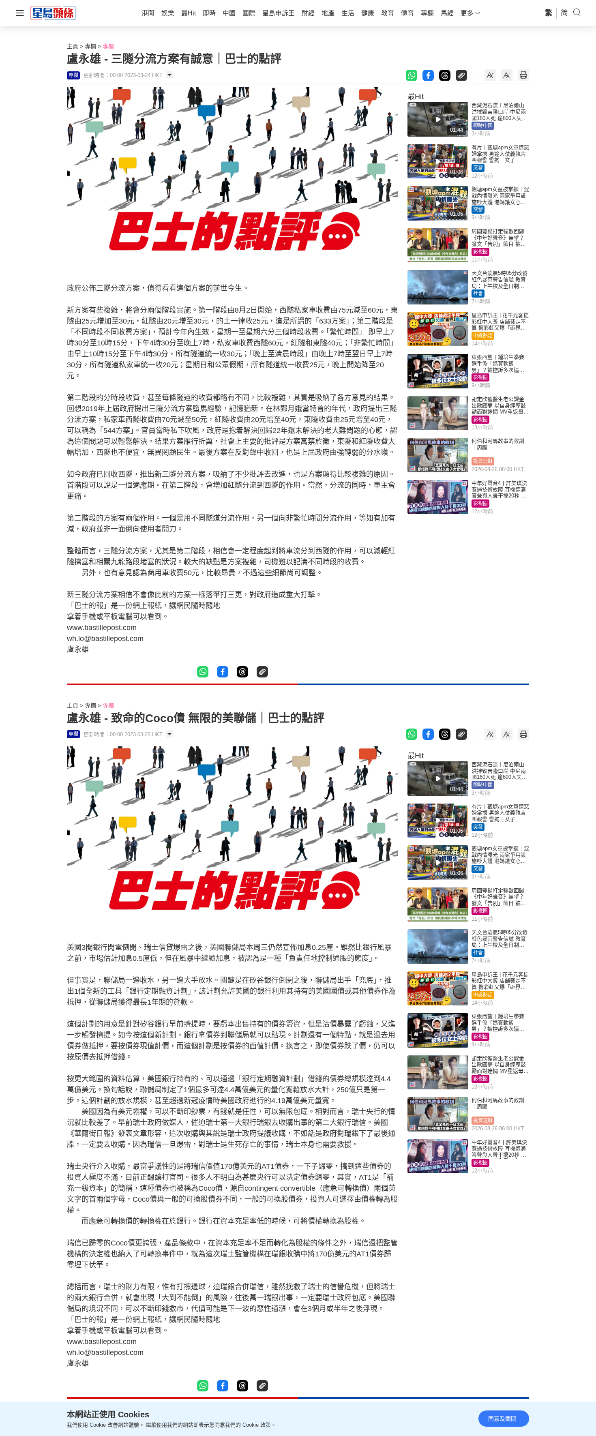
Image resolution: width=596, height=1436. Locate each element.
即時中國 (483, 125)
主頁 (72, 46)
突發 (478, 167)
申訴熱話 (483, 335)
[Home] (53, 13)
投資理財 (483, 461)
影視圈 (480, 251)
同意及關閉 (502, 1418)
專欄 (90, 46)
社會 (478, 293)
